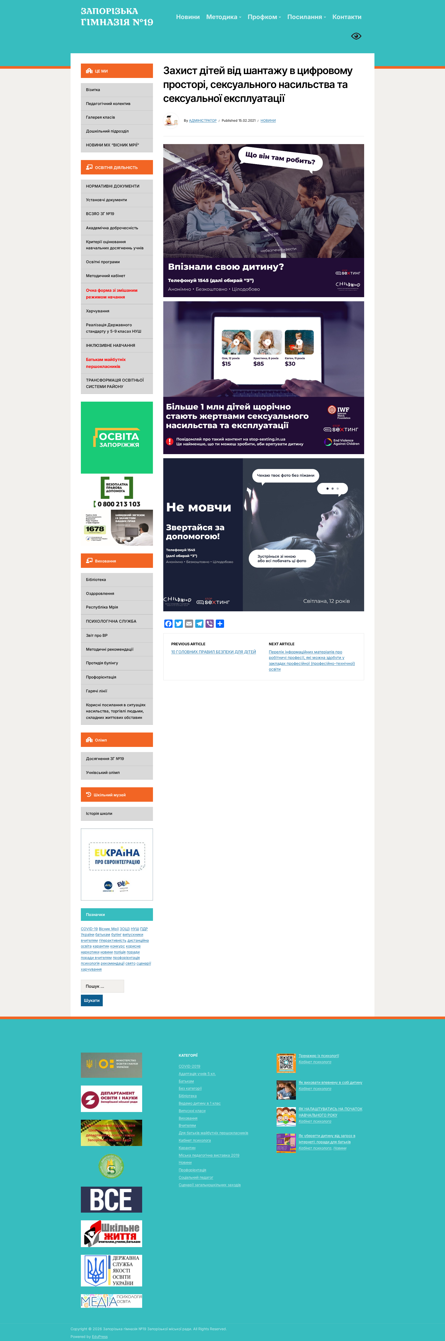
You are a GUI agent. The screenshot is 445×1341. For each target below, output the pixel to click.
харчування (91, 969)
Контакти (347, 17)
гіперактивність (112, 940)
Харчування (97, 310)
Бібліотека (96, 579)
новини (106, 952)
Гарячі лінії (96, 691)
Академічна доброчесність (112, 227)
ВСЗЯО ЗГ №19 (100, 213)
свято (130, 963)
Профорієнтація (101, 677)
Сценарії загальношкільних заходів (210, 1185)
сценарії (143, 963)
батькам (102, 934)
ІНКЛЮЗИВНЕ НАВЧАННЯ (110, 345)
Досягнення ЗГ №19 (105, 758)
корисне (133, 946)
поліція (120, 952)
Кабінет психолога (195, 1140)
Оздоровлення (100, 593)
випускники (133, 934)
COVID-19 (89, 929)
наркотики (90, 952)
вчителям (89, 940)
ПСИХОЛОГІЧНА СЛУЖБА (111, 621)
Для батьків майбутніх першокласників (213, 1133)
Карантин (187, 1147)
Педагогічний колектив (108, 103)
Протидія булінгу (102, 662)
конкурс (117, 946)
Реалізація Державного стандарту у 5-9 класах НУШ (113, 328)
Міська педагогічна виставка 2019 (209, 1155)
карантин (101, 946)
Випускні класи (192, 1110)
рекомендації (112, 963)
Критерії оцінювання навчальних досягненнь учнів (115, 245)
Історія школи (99, 813)
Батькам (186, 1081)
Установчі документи (106, 199)
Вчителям (187, 1125)
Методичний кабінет (105, 275)
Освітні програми (103, 261)
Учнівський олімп (103, 772)
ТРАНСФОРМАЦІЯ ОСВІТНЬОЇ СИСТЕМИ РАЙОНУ (115, 383)
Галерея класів (100, 117)
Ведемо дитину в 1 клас (200, 1103)
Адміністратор (203, 120)
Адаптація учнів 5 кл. (197, 1073)
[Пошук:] (117, 986)
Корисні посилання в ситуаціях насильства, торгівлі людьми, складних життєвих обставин (116, 711)
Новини (188, 17)
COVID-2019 (189, 1066)
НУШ (135, 929)
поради (133, 952)
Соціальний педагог (196, 1177)
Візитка (93, 89)
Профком (262, 17)
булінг (116, 934)
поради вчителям (96, 957)
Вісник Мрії (109, 929)
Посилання (304, 17)
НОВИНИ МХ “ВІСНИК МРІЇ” (112, 145)
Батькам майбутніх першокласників (106, 363)
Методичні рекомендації (109, 649)
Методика (221, 17)
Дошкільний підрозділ (107, 131)
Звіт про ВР (97, 635)
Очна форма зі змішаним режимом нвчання (112, 293)
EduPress (100, 1336)
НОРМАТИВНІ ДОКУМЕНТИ (112, 186)
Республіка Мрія (102, 607)
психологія (90, 963)
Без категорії (190, 1088)
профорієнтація (126, 957)
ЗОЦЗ (125, 929)
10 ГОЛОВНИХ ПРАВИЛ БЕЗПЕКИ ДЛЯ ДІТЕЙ (213, 651)
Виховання (188, 1118)
